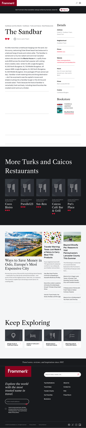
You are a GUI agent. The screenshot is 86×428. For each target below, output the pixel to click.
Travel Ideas (47, 387)
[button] (80, 3)
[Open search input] (77, 3)
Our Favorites (48, 395)
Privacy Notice (32, 424)
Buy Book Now (69, 112)
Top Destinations (49, 383)
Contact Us (66, 387)
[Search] (78, 374)
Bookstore (47, 399)
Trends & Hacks (49, 391)
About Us (66, 383)
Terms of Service (42, 424)
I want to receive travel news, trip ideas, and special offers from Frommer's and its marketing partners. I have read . (17, 410)
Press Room (67, 395)
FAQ (64, 391)
